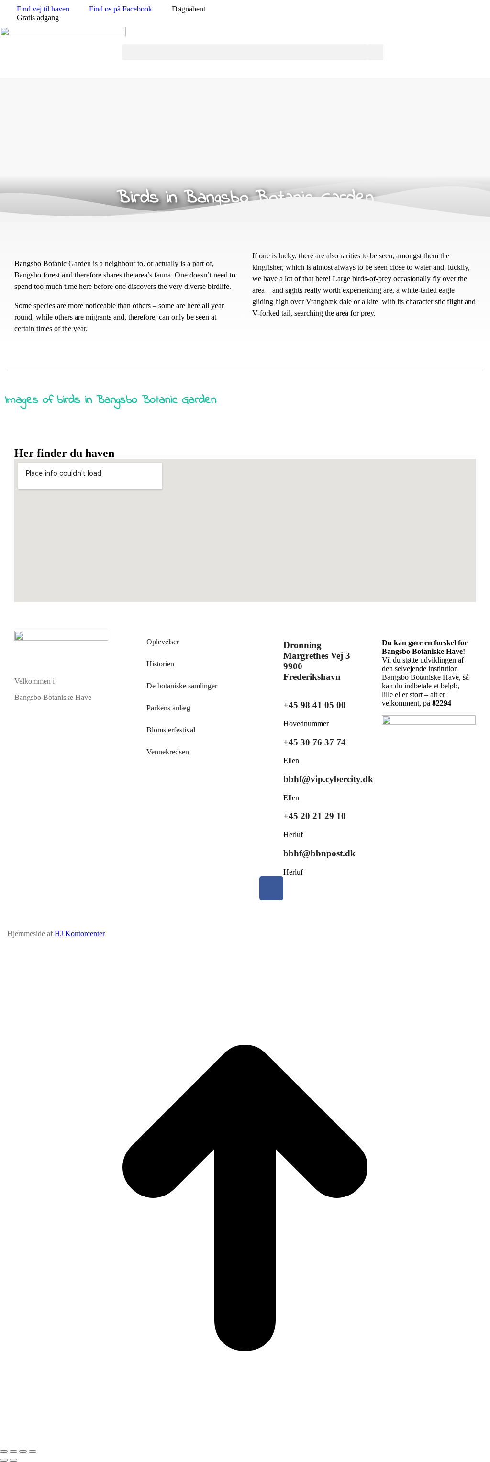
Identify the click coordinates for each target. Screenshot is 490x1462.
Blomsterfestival (170, 730)
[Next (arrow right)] (13, 1460)
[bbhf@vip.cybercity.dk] (271, 777)
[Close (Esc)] (4, 1451)
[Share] (13, 1451)
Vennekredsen (167, 752)
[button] (245, 52)
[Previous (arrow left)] (4, 1460)
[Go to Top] (245, 1440)
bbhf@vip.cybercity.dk (328, 779)
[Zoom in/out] (32, 1451)
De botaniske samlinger (181, 686)
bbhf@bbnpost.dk (319, 853)
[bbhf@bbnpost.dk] (271, 851)
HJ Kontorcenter (80, 934)
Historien (160, 664)
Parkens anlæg (168, 708)
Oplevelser (162, 642)
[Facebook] (271, 888)
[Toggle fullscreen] (23, 1451)
